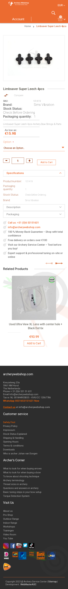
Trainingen (8, 530)
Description (13, 207)
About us (8, 511)
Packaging (12, 214)
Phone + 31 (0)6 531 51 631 (17, 391)
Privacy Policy (10, 426)
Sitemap (52, 581)
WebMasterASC (28, 584)
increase (29, 161)
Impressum (9, 430)
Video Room (9, 534)
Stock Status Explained (15, 434)
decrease (6, 161)
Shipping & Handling (13, 438)
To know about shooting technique (21, 476)
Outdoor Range (11, 518)
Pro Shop (8, 515)
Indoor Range (10, 522)
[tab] (34, 173)
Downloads (9, 449)
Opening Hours (11, 441)
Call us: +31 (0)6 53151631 (23, 222)
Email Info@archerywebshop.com (20, 394)
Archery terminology (13, 480)
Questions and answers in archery (20, 488)
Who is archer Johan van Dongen (20, 453)
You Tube (8, 538)
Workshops (9, 526)
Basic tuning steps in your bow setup (22, 492)
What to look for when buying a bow (22, 472)
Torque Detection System (16, 496)
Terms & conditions (13, 445)
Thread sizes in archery (15, 484)
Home (28, 26)
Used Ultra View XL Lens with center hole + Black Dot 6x (35, 326)
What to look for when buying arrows (22, 468)
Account (18, 19)
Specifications (15, 173)
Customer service (15, 414)
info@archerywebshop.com (24, 227)
